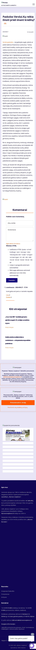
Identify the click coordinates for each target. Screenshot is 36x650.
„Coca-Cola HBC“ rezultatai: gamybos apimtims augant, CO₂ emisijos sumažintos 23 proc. (17, 320)
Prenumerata (5, 594)
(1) (5, 23)
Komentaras (12, 230)
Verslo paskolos (8, 42)
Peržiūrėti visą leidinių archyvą (17, 407)
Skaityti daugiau (9, 327)
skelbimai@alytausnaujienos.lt (12, 377)
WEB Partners (22, 648)
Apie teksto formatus (13, 244)
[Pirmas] (4, 2)
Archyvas (4, 597)
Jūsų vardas (11, 223)
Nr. (30, 32)
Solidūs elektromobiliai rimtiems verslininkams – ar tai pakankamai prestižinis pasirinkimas (17, 340)
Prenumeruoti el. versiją (18, 402)
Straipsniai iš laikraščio (7, 591)
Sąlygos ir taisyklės (7, 640)
